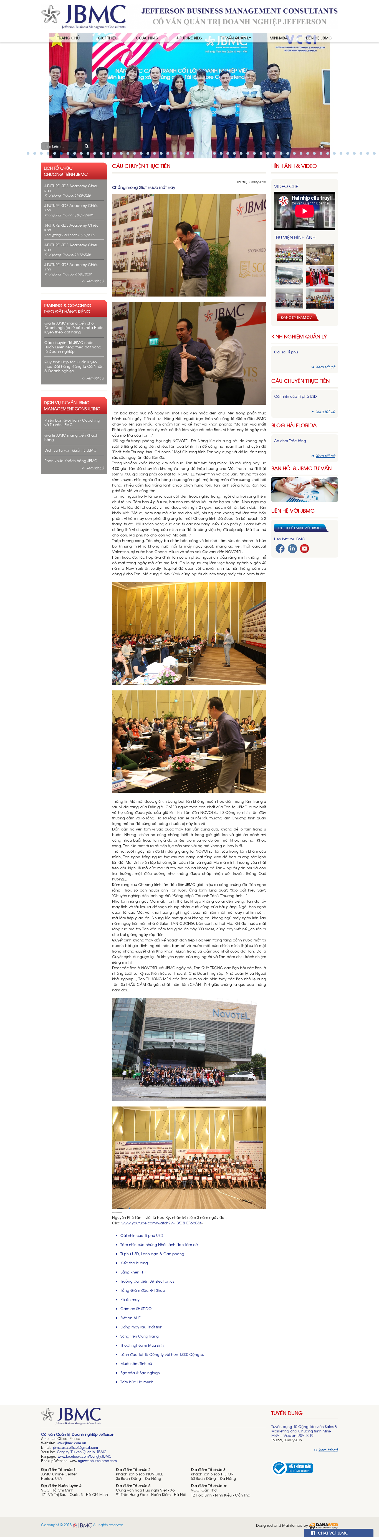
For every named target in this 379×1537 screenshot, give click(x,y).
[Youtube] (304, 548)
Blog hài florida (294, 425)
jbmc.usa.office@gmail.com (75, 1447)
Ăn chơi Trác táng (290, 440)
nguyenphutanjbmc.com (97, 1461)
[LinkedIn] (292, 548)
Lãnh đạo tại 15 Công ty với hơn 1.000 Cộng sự (162, 1354)
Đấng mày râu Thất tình (141, 1327)
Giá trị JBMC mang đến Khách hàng (71, 437)
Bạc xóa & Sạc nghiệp (140, 1372)
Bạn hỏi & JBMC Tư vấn (301, 468)
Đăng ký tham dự (296, 317)
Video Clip (286, 186)
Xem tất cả (95, 281)
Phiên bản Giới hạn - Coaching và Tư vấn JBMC (72, 422)
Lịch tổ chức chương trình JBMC (66, 171)
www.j (61, 1443)
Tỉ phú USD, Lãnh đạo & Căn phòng (152, 1253)
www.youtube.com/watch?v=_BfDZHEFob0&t (161, 1223)
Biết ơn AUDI (131, 1317)
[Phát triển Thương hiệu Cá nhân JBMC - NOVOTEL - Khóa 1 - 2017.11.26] (289, 276)
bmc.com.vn (76, 1443)
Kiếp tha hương (134, 1262)
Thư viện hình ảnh (294, 237)
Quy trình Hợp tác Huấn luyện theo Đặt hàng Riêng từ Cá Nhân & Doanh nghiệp (73, 366)
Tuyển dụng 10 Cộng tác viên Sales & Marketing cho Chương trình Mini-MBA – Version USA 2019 (304, 1431)
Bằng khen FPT (133, 1272)
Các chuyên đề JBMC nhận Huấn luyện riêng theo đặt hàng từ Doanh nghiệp (72, 347)
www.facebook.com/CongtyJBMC (84, 1456)
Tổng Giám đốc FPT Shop (142, 1290)
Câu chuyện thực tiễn (300, 381)
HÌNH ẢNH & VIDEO (294, 166)
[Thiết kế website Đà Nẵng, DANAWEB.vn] (323, 1525)
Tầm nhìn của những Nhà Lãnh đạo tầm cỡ (159, 1244)
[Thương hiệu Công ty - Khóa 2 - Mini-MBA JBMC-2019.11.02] (289, 298)
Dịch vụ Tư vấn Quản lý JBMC (70, 450)
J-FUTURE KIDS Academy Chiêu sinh (71, 188)
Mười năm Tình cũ (136, 1363)
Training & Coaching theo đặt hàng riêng (67, 308)
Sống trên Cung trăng (139, 1336)
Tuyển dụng (287, 1412)
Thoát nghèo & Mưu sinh (142, 1345)
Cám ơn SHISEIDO (135, 1308)
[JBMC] (153, 1418)
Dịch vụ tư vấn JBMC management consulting (72, 405)
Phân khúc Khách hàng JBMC (70, 460)
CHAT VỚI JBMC (332, 1532)
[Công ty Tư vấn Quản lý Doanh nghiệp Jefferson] (189, 16)
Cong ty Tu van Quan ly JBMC (81, 1452)
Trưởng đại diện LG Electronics (147, 1281)
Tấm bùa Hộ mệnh (136, 1381)
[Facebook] (280, 548)
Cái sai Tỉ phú (286, 352)
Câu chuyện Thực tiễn (141, 166)
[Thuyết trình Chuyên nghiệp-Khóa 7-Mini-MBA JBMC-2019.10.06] (320, 254)
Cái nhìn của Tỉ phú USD (141, 1235)
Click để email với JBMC (299, 528)
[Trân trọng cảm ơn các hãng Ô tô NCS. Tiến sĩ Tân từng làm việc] (320, 276)
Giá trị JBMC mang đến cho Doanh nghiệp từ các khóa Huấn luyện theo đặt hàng (73, 327)
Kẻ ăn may (130, 1299)
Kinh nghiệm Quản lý (299, 336)
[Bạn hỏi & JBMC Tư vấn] (304, 489)
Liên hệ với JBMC (293, 510)
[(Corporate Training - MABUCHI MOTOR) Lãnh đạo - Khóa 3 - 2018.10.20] (320, 298)
